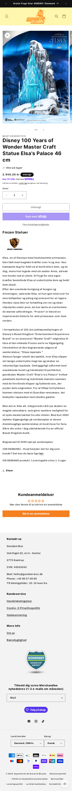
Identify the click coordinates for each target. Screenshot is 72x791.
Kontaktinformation (59, 784)
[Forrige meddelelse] (6, 3)
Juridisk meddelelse (36, 784)
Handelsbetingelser (19, 601)
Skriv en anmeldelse (36, 513)
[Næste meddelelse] (65, 3)
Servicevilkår (57, 779)
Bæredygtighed (17, 640)
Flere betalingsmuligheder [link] (36, 224)
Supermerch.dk (21, 774)
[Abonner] (61, 698)
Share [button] (9, 470)
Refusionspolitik (58, 774)
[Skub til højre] (43, 129)
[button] (6, 16)
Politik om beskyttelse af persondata (30, 779)
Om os (11, 633)
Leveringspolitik (15, 784)
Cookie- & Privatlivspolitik (23, 608)
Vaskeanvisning (17, 615)
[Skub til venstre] (28, 129)
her (41, 453)
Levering (23, 183)
